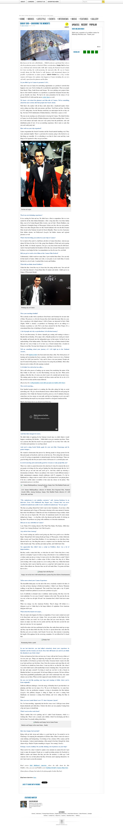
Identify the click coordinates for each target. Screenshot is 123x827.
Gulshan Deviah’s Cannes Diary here (57, 768)
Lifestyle (41, 18)
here (34, 777)
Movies (31, 18)
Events (52, 18)
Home (22, 18)
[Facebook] (88, 52)
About (23, 1)
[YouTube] (92, 52)
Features (84, 18)
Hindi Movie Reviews (73, 813)
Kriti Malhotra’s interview (39, 765)
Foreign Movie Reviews (48, 813)
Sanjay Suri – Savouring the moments (35, 23)
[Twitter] (84, 52)
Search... (103, 1)
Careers (31, 1)
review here (46, 97)
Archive (45, 815)
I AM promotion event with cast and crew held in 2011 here (47, 383)
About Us (57, 815)
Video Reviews (83, 813)
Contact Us (41, 1)
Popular (93, 24)
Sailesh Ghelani (33, 801)
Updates (75, 24)
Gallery (95, 18)
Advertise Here (53, 1)
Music (74, 18)
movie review (33, 355)
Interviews (63, 18)
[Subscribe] (96, 52)
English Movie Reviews (60, 813)
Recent (84, 24)
